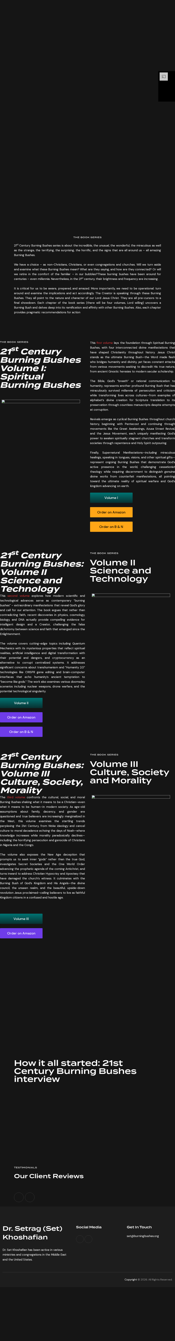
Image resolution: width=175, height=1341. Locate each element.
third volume (16, 797)
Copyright (131, 1279)
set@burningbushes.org (143, 1236)
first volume (105, 343)
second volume (18, 596)
